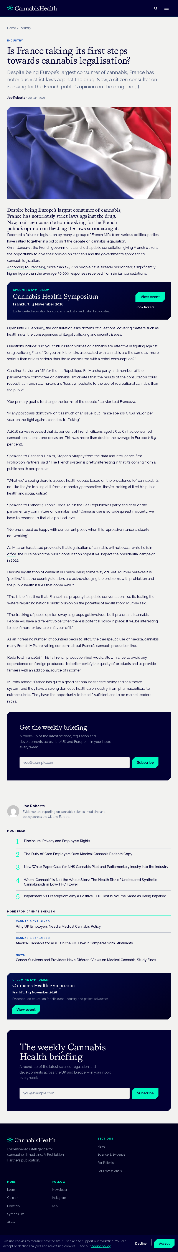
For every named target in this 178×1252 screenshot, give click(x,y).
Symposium (15, 1214)
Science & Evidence (111, 1154)
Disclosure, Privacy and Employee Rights (57, 841)
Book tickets (144, 307)
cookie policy (100, 1246)
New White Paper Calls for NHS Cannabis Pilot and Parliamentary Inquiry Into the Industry (96, 867)
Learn (11, 1189)
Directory (13, 1206)
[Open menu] (166, 8)
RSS (55, 1206)
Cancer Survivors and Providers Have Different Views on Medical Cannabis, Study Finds (86, 960)
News (101, 1146)
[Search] (156, 8)
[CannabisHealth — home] (32, 8)
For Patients (105, 1163)
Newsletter (59, 1189)
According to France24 (26, 267)
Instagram (59, 1197)
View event (150, 297)
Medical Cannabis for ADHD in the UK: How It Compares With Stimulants (74, 943)
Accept (164, 1243)
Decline (141, 1243)
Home (11, 28)
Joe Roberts (16, 97)
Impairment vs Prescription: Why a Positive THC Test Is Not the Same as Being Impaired (95, 896)
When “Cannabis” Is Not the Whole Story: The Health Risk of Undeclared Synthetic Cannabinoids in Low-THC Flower (90, 882)
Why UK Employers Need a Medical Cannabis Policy (58, 926)
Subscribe (145, 762)
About (11, 1222)
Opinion (12, 1197)
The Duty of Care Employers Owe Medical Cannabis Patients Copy (78, 854)
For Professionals (109, 1171)
